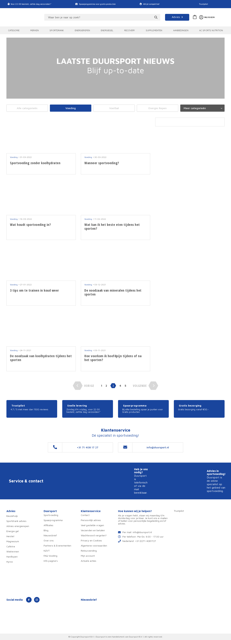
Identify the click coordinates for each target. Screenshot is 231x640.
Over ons (49, 540)
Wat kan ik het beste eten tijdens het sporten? (112, 226)
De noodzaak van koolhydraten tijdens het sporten (41, 358)
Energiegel (107, 30)
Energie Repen (157, 108)
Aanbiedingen (180, 30)
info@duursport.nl (142, 532)
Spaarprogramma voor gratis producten (97, 4)
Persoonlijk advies (91, 520)
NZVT (47, 550)
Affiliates (48, 525)
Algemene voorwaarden (94, 545)
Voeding (70, 108)
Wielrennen (12, 551)
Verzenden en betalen (93, 530)
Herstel (10, 536)
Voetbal (114, 108)
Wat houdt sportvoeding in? (30, 224)
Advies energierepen (17, 526)
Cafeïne (10, 546)
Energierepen (82, 30)
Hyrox (9, 561)
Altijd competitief (151, 4)
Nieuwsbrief (50, 535)
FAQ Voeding (50, 555)
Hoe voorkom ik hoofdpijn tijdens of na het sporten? (113, 358)
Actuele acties (88, 560)
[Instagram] (37, 600)
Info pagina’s (51, 560)
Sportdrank (57, 30)
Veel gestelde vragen (92, 525)
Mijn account (88, 555)
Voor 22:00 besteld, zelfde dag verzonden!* (31, 4)
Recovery (129, 30)
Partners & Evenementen (57, 545)
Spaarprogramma (53, 520)
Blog (46, 530)
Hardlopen (12, 556)
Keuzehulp (12, 515)
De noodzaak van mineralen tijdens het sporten (113, 292)
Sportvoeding (51, 515)
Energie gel (12, 531)
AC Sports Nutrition (211, 30)
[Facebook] (29, 600)
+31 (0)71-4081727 (145, 541)
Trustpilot (203, 4)
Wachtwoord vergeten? (94, 535)
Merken (34, 30)
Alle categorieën (27, 108)
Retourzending (89, 550)
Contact (85, 515)
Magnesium (12, 541)
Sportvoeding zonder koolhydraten (35, 163)
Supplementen (154, 30)
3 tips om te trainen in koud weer (34, 290)
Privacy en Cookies (91, 540)
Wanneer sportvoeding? (101, 163)
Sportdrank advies (16, 521)
